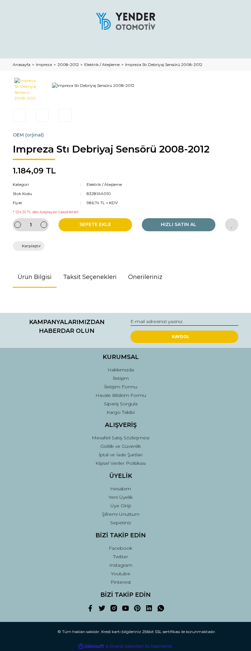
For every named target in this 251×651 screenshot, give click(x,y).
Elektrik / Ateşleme (104, 184)
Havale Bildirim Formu (120, 395)
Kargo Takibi (121, 412)
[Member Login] (125, 47)
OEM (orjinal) (28, 135)
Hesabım (120, 489)
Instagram (120, 565)
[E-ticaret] (125, 646)
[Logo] (125, 21)
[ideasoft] (91, 646)
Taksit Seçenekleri (90, 277)
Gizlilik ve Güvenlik (120, 446)
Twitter (120, 557)
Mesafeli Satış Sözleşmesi (120, 438)
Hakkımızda (121, 370)
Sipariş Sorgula (121, 404)
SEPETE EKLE (95, 224)
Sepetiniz (120, 523)
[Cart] (230, 47)
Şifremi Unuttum (121, 514)
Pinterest (120, 582)
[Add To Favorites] (231, 224)
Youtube (120, 574)
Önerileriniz (145, 277)
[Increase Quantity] (44, 224)
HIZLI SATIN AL (178, 224)
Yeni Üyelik (121, 497)
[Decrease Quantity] (18, 224)
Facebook (120, 548)
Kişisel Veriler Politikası (120, 463)
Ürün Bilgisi (35, 277)
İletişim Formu (120, 387)
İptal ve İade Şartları (120, 455)
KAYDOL (181, 336)
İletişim (121, 378)
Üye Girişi (120, 506)
